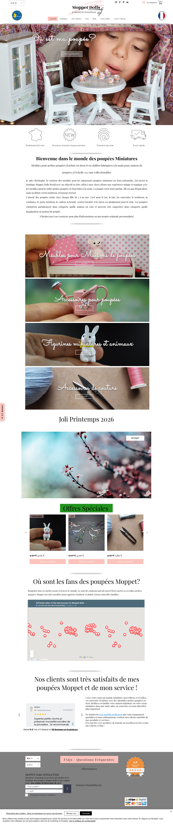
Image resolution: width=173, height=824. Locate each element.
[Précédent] (14, 74)
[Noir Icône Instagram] (116, 2)
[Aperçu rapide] (125, 532)
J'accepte (86, 813)
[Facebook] (120, 2)
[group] (86, 539)
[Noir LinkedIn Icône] (127, 2)
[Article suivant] (147, 532)
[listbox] (16, 2)
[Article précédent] (25, 532)
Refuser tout (71, 813)
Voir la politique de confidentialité (82, 821)
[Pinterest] (123, 2)
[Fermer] (170, 811)
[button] (16, 2)
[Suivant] (159, 74)
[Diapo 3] (86, 118)
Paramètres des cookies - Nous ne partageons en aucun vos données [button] (34, 813)
